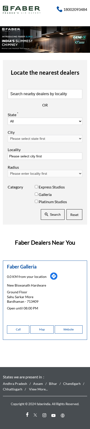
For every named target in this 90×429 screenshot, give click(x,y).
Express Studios (52, 187)
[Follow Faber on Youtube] (54, 415)
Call (18, 329)
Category (15, 187)
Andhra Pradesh (15, 384)
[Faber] (22, 9)
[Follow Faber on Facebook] (26, 415)
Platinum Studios (53, 201)
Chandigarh (72, 384)
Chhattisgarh (12, 389)
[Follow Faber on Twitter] (36, 415)
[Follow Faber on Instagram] (45, 415)
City (11, 132)
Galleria (45, 194)
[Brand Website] (63, 415)
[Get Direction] (54, 279)
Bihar (53, 384)
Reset (74, 214)
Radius (13, 167)
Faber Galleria (21, 266)
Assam (38, 384)
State (13, 114)
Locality (14, 149)
